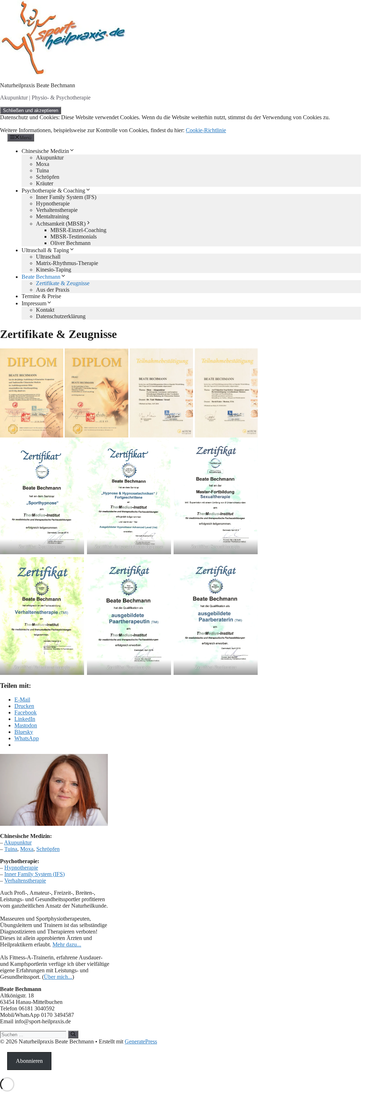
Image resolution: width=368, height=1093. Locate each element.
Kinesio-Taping (53, 270)
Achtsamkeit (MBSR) (61, 224)
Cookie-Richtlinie (206, 130)
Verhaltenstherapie (57, 210)
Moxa (42, 164)
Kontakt (45, 310)
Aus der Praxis (52, 290)
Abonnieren (29, 1061)
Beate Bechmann (41, 277)
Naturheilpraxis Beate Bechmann (37, 85)
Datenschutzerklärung (61, 316)
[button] (31, 392)
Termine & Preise (41, 296)
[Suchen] (73, 1034)
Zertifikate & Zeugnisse (62, 283)
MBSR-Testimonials (73, 236)
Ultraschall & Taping (45, 250)
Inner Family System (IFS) (66, 197)
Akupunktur (50, 157)
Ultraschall (48, 257)
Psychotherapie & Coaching (53, 190)
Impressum (34, 303)
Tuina (42, 170)
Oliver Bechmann (70, 243)
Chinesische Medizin (45, 151)
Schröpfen (47, 177)
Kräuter (44, 183)
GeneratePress (141, 1041)
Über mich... (58, 977)
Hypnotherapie (53, 203)
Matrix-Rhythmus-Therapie (67, 263)
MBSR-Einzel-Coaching (78, 230)
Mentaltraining (52, 216)
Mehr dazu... (66, 944)
